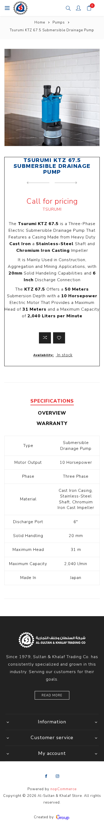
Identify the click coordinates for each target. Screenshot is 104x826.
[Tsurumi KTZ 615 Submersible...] (38, 183)
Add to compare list (45, 337)
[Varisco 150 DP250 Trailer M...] (66, 183)
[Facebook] (46, 776)
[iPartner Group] (62, 817)
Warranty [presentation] (52, 423)
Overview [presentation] (52, 413)
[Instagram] (57, 776)
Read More (52, 695)
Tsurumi (52, 209)
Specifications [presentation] (52, 401)
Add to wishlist (59, 337)
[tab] (52, 401)
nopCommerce (63, 789)
